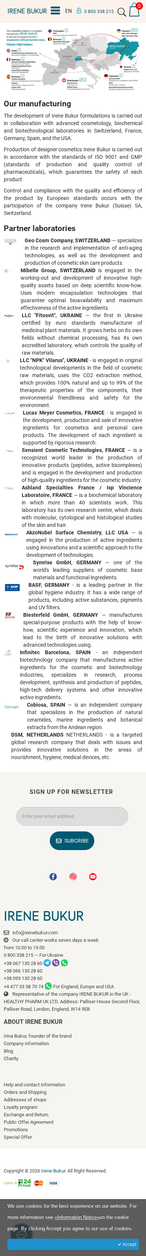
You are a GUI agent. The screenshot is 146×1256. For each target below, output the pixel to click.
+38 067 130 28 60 (23, 963)
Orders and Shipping (25, 1092)
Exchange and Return (26, 1114)
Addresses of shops (25, 1099)
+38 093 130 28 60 (23, 978)
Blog (8, 1051)
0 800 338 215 (99, 11)
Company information (26, 1043)
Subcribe (76, 841)
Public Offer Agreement (29, 1122)
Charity (11, 1058)
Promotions (16, 1129)
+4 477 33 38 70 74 (23, 986)
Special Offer (18, 1137)
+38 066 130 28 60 (23, 971)
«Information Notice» (77, 1217)
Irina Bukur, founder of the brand (38, 1036)
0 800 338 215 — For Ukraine (33, 955)
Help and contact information (34, 1084)
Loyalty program (20, 1107)
